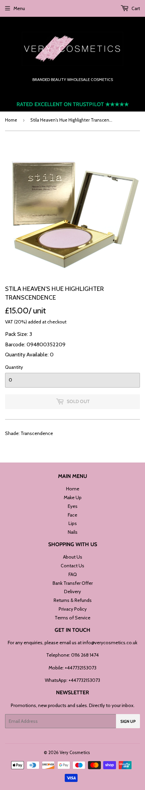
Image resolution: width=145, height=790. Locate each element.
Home (11, 120)
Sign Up (128, 721)
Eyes (73, 506)
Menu (19, 8)
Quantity (14, 367)
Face (72, 515)
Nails (73, 532)
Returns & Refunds (73, 600)
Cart (135, 8)
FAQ (72, 574)
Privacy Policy (73, 609)
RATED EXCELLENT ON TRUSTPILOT (73, 104)
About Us (72, 557)
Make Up (73, 497)
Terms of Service (72, 618)
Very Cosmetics (75, 752)
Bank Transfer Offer (73, 583)
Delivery (72, 591)
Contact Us (72, 566)
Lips (72, 523)
